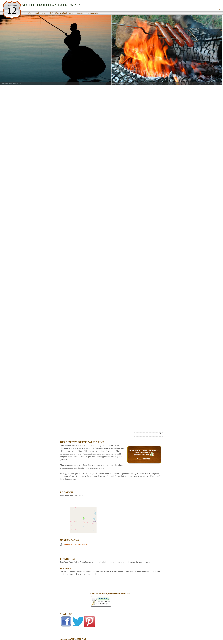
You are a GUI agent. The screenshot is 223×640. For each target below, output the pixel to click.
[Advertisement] (79, 435)
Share (219, 9)
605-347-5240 (146, 459)
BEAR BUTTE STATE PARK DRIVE (144, 450)
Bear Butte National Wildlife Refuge (76, 544)
